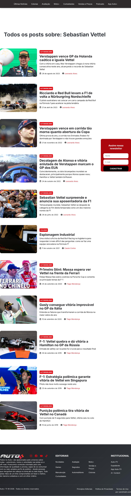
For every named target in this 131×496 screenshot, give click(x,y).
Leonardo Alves (71, 73)
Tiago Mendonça (73, 284)
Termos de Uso (122, 489)
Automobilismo (46, 52)
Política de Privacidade (104, 489)
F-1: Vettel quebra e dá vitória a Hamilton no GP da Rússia (64, 343)
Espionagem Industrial (57, 235)
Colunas (43, 230)
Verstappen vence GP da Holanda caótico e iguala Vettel (66, 58)
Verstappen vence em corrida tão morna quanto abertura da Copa (66, 130)
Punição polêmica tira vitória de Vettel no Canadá (64, 412)
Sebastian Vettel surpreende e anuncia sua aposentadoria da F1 (65, 199)
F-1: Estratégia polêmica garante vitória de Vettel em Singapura (65, 378)
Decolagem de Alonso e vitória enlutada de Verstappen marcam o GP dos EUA (67, 164)
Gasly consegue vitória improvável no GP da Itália (67, 306)
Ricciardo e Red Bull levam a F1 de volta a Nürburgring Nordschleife (66, 95)
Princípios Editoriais (84, 489)
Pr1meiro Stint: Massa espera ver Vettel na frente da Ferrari (65, 271)
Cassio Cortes (70, 248)
